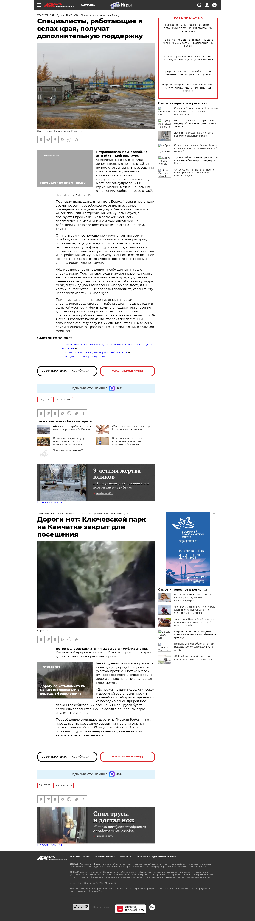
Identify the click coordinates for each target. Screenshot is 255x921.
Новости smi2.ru (49, 502)
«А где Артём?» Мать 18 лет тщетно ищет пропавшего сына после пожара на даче (194, 172)
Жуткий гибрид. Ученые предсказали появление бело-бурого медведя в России (196, 160)
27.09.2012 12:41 (45, 15)
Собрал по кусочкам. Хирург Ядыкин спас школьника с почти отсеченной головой (195, 148)
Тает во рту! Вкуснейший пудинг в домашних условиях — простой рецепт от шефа (194, 622)
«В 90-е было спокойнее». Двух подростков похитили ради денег (194, 657)
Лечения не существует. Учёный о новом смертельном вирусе (193, 134)
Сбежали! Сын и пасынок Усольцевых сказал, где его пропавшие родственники (196, 111)
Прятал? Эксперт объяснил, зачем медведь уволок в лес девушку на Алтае (194, 646)
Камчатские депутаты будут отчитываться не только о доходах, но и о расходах (69, 441)
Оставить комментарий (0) (127, 371)
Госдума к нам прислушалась (86, 356)
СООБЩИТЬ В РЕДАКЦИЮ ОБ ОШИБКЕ (156, 857)
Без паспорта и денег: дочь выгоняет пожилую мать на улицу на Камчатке (188, 58)
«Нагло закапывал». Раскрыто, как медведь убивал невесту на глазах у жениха (195, 123)
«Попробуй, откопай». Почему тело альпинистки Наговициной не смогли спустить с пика (194, 609)
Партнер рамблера (102, 907)
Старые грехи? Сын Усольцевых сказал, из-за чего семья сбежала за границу (195, 634)
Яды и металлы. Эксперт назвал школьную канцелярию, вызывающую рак (192, 597)
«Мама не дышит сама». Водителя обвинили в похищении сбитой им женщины (188, 28)
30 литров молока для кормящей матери (96, 352)
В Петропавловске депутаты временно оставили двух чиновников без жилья (128, 441)
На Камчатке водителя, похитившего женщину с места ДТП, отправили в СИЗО (188, 43)
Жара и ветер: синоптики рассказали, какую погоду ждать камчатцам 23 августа (188, 88)
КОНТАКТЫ (125, 857)
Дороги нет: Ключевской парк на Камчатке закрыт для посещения (188, 73)
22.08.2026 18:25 (46, 513)
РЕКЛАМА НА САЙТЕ (80, 857)
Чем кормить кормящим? (68, 450)
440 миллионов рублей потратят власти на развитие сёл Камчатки (72, 428)
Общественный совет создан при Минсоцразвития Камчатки (131, 428)
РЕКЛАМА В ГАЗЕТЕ (105, 857)
